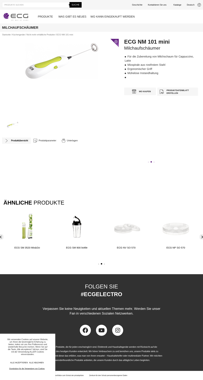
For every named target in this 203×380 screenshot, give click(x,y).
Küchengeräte (18, 35)
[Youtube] (101, 330)
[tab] (16, 141)
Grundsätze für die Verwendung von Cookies (27, 369)
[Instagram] (117, 330)
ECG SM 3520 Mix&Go (27, 247)
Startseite (6, 35)
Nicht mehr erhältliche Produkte (41, 35)
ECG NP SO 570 (176, 247)
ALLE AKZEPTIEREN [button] (19, 363)
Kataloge (177, 5)
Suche (76, 5)
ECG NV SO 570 (126, 247)
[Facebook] (85, 330)
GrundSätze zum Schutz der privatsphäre (68, 375)
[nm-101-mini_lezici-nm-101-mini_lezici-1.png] (61, 61)
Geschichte (137, 5)
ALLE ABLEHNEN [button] (36, 363)
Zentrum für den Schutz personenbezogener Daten (108, 375)
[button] (148, 162)
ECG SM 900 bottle (76, 247)
